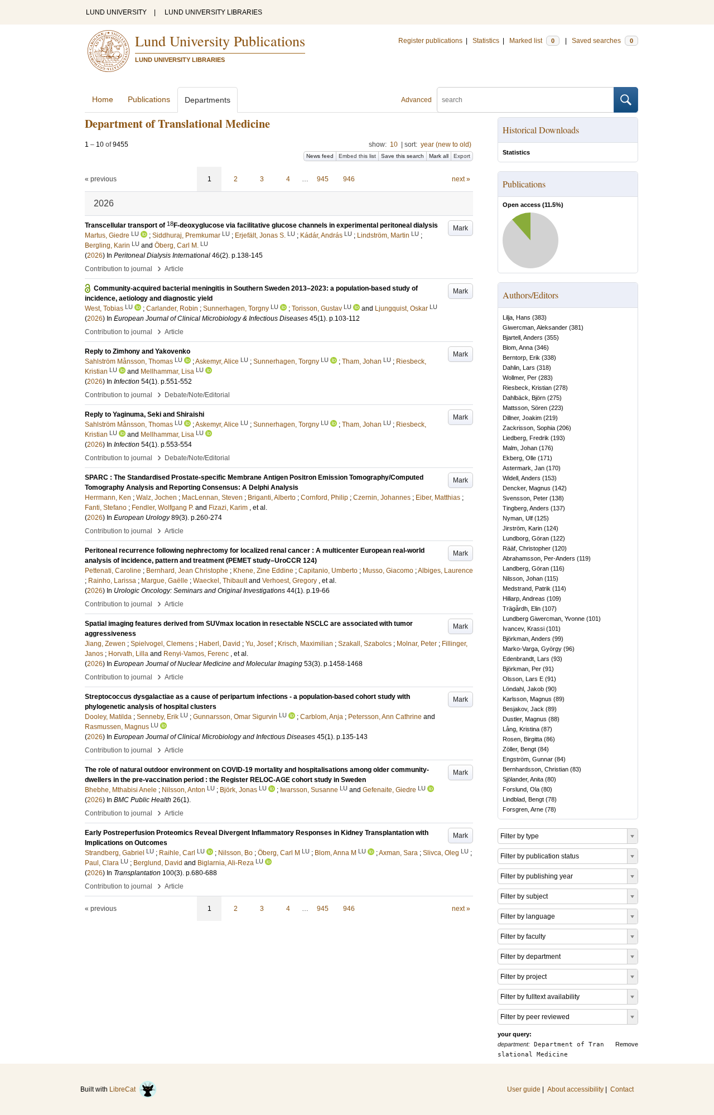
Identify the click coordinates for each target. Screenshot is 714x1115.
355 (552, 337)
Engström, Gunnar (528, 759)
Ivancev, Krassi (523, 628)
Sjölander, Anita (523, 779)
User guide (524, 1089)
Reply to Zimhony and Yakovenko (137, 351)
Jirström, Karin (522, 528)
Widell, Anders (522, 478)
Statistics (485, 41)
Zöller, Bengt (519, 749)
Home (102, 99)
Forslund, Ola (521, 789)
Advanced (416, 100)
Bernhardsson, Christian (535, 769)
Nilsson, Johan (523, 578)
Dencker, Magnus (527, 488)
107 (549, 608)
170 (553, 468)
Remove (626, 1044)
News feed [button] (320, 156)
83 (575, 769)
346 (542, 347)
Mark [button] (460, 228)
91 (548, 668)
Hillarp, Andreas (524, 598)
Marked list (531, 41)
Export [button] (462, 156)
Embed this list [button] (357, 156)
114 (559, 588)
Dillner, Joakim (522, 417)
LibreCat (124, 1089)
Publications (149, 99)
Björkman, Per (522, 668)
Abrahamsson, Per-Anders (539, 558)
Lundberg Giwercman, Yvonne (544, 618)
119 (583, 558)
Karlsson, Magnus (527, 699)
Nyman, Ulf (518, 518)
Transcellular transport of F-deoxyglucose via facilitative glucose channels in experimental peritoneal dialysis (261, 225)
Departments (207, 99)
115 (551, 578)
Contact (622, 1089)
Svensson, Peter (525, 498)
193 (558, 438)
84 (543, 749)
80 (550, 779)
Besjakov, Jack (523, 709)
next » (461, 179)
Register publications (430, 41)
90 (551, 689)
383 (539, 317)
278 (561, 387)
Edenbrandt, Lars (526, 658)
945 (323, 179)
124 (551, 528)
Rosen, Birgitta (522, 739)
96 (569, 648)
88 (554, 719)
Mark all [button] (438, 156)
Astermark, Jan (523, 468)
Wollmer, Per (520, 377)
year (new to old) (446, 144)
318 (544, 367)
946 (349, 179)
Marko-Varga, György (532, 648)
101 (593, 618)
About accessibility (575, 1089)
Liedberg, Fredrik (526, 438)
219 (551, 417)
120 (559, 548)
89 (559, 699)
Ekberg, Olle (519, 458)
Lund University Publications (220, 40)
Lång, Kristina (521, 729)
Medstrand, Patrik (527, 588)
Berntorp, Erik (521, 357)
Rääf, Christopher (527, 548)
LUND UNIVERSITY (116, 12)
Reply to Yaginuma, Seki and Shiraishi (144, 414)
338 (549, 357)
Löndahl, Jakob (523, 689)
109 (554, 598)
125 (542, 518)
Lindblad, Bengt (523, 799)
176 (546, 448)
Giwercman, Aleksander (535, 327)
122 (558, 538)
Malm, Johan (520, 448)
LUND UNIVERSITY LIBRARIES (213, 12)
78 (551, 799)
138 (557, 498)
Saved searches (602, 41)
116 (557, 568)
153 (549, 478)
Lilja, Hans (516, 317)
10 (394, 144)
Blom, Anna (518, 347)
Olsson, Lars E (523, 678)
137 (558, 508)
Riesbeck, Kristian (527, 387)
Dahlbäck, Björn (524, 397)
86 (549, 739)
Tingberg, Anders (526, 508)
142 (559, 488)
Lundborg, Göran (526, 538)
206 (564, 427)
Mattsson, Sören (525, 407)
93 (556, 658)
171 (545, 458)
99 (557, 638)
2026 (95, 255)
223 (556, 407)
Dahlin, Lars (519, 367)
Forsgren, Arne (523, 809)
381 (576, 327)
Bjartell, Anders (523, 337)
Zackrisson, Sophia (529, 427)
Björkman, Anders (527, 638)
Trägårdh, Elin (522, 608)
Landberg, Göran (526, 568)
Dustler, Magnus (525, 719)
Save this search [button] (402, 156)
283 (546, 377)
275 (554, 397)
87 (546, 729)
